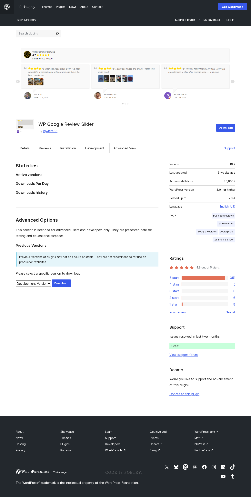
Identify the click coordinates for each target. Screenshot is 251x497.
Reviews (45, 148)
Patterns (65, 450)
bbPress (202, 444)
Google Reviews (207, 231)
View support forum (183, 355)
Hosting (21, 444)
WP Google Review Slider (66, 124)
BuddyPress (204, 450)
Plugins (65, 444)
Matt (199, 438)
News (19, 438)
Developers (112, 444)
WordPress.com (206, 431)
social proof (227, 231)
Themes (65, 438)
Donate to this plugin (184, 394)
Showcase (67, 431)
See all (230, 312)
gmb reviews (226, 223)
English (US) (227, 206)
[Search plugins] (57, 33)
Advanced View (125, 148)
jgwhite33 (50, 131)
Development (94, 148)
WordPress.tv (115, 450)
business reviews (223, 215)
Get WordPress (232, 6)
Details (25, 148)
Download (226, 127)
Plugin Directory (26, 19)
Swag (155, 450)
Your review (177, 312)
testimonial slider (224, 239)
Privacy (20, 450)
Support (229, 148)
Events (154, 438)
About (20, 431)
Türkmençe (60, 472)
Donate (156, 444)
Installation (68, 148)
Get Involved (158, 431)
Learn (108, 431)
